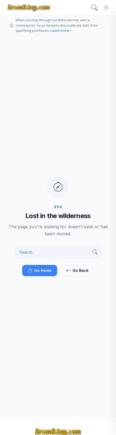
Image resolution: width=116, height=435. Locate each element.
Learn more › (60, 31)
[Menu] (106, 7)
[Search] (94, 7)
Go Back (80, 270)
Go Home (43, 270)
